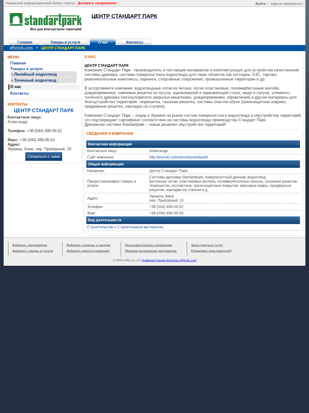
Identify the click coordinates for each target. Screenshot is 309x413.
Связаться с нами (43, 156)
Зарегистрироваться (286, 3)
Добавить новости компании (88, 250)
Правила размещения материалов (151, 250)
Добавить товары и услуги (32, 250)
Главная (25, 42)
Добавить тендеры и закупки (88, 245)
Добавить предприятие (29, 245)
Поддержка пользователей (211, 250)
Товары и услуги (65, 42)
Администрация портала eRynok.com (169, 260)
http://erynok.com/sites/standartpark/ (178, 157)
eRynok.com (21, 47)
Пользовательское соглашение (148, 245)
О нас (103, 42)
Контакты (134, 42)
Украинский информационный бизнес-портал (40, 3)
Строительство (100, 227)
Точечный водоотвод (35, 80)
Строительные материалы (140, 227)
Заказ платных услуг (207, 245)
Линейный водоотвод (35, 74)
